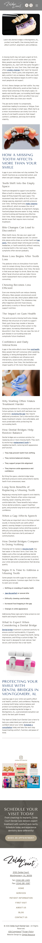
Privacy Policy (28, 932)
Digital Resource (28, 935)
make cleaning (31, 204)
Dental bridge (7, 630)
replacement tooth (21, 443)
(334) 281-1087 (23, 883)
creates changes (13, 70)
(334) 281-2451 (23, 880)
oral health (35, 349)
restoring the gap (18, 414)
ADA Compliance (14, 932)
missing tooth (28, 549)
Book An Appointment (21, 838)
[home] (13, 5)
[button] (37, 5)
